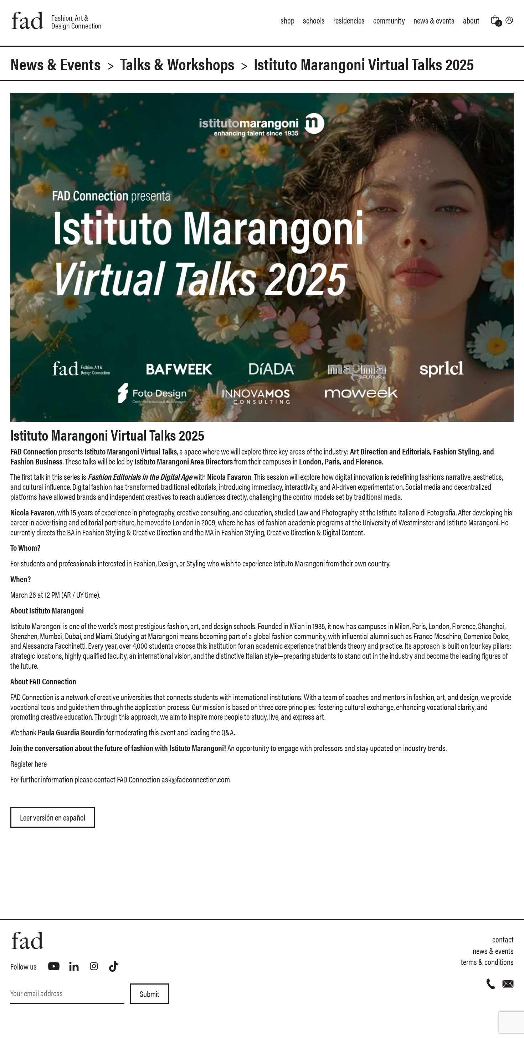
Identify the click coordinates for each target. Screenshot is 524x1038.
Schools (314, 20)
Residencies (349, 20)
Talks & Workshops (177, 63)
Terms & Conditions (487, 961)
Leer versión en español (52, 817)
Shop (287, 20)
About (471, 20)
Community (389, 20)
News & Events (433, 20)
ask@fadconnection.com (195, 779)
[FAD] (136, 940)
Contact (503, 939)
